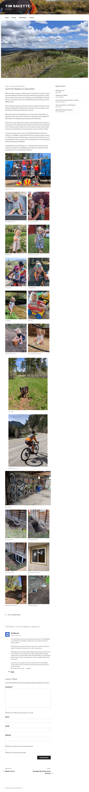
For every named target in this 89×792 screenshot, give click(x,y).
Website (8, 735)
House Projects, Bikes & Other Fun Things (67, 100)
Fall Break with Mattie (62, 95)
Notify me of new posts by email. (15, 752)
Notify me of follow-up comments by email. (19, 746)
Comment (9, 687)
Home (7, 17)
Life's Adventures (14, 614)
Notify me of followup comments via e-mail (19, 713)
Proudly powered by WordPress (13, 788)
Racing (14, 17)
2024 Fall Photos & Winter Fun (64, 110)
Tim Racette (17, 6)
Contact (31, 17)
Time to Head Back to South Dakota (66, 105)
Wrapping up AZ (60, 90)
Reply (12, 672)
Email (7, 726)
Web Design (22, 17)
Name (7, 717)
